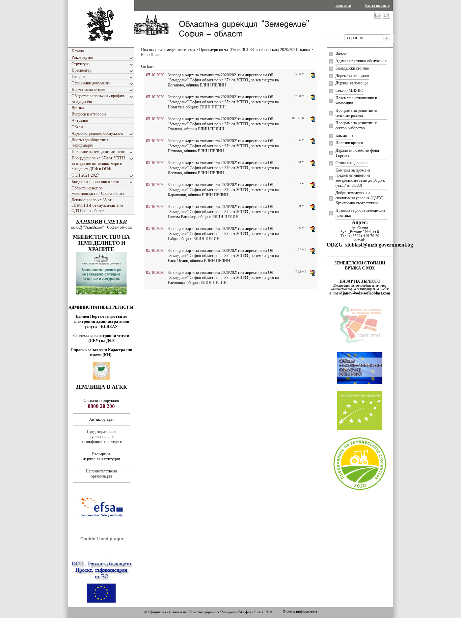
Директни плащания (352, 75)
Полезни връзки (349, 142)
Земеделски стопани (352, 68)
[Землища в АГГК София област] (101, 378)
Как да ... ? (344, 135)
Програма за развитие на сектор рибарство (356, 125)
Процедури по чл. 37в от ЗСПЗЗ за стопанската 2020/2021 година (254, 49)
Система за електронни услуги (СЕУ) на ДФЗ (101, 338)
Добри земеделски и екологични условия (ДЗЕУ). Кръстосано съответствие (359, 197)
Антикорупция (101, 419)
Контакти (343, 5)
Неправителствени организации (101, 474)
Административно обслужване (361, 60)
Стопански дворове (351, 162)
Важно (341, 53)
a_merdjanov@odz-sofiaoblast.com (359, 293)
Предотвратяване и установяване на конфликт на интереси (101, 436)
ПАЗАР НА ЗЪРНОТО (360, 281)
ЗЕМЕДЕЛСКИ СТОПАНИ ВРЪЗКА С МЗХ (359, 266)
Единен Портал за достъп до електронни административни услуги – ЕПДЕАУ (101, 321)
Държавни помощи (351, 83)
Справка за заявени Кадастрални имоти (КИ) (101, 352)
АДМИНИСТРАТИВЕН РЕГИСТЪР (101, 307)
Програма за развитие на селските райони (356, 113)
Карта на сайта (377, 5)
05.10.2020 (155, 75)
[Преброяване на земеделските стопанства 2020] (360, 489)
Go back (148, 66)
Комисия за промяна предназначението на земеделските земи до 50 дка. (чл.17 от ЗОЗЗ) (360, 178)
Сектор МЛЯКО (349, 90)
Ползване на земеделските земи (168, 49)
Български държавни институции (101, 456)
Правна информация (299, 612)
